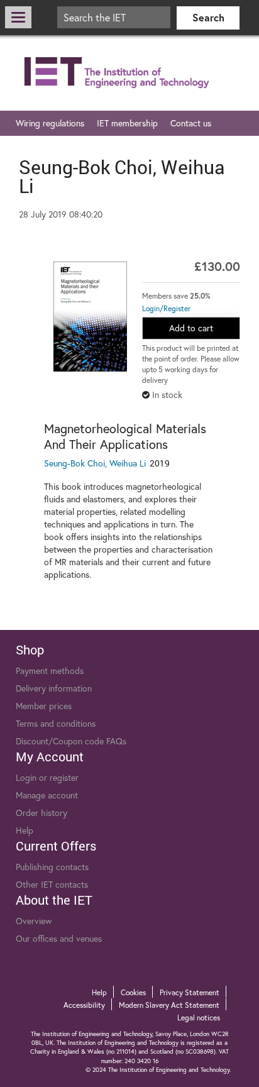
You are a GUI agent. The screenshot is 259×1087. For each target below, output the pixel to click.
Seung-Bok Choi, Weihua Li (95, 463)
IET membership (127, 123)
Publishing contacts (52, 867)
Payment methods (50, 670)
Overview (34, 921)
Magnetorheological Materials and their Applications (125, 436)
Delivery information (54, 688)
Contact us (190, 123)
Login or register (47, 777)
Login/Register (166, 308)
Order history (41, 813)
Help (24, 830)
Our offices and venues (59, 938)
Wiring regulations (50, 123)
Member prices (44, 706)
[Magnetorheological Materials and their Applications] (90, 317)
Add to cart (191, 328)
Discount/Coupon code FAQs (71, 741)
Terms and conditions (56, 723)
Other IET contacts (52, 884)
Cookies (133, 992)
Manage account (47, 795)
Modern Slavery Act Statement (169, 1005)
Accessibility (84, 1005)
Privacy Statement (189, 992)
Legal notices (198, 1017)
